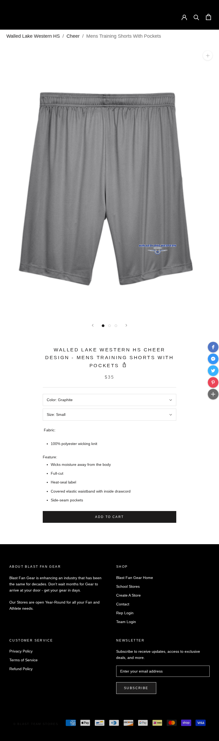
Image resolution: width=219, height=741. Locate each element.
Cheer (73, 36)
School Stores (128, 586)
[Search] (196, 17)
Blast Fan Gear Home (134, 577)
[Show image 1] (103, 325)
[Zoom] (207, 55)
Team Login (126, 622)
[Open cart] (208, 17)
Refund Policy (21, 669)
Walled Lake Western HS (33, 36)
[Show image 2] (109, 325)
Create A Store (128, 595)
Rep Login (125, 613)
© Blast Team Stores (35, 723)
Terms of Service (23, 660)
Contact (122, 604)
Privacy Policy (21, 651)
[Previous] (92, 325)
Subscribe (136, 688)
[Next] (126, 325)
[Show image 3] (116, 325)
